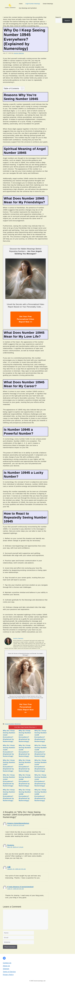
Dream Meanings (48, 3)
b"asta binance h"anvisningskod (20, 887)
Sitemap (6, 968)
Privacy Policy (8, 974)
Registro (10, 845)
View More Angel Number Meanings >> (25, 727)
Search (58, 17)
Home (20, 3)
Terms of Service (9, 971)
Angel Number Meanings (32, 3)
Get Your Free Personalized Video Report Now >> (25, 319)
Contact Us (7, 963)
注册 (9, 867)
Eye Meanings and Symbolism (28, 8)
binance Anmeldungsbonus (18, 823)
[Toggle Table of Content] (21, 88)
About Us (6, 966)
